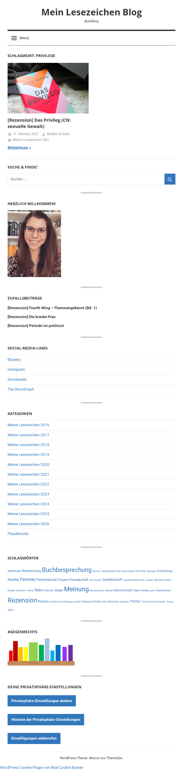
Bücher (96, 571)
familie (13, 579)
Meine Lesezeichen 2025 (28, 514)
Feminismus (46, 579)
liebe (39, 590)
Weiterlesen (18, 147)
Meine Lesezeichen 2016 (28, 425)
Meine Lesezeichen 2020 (28, 464)
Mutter (109, 590)
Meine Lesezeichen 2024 (28, 504)
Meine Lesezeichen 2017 (28, 435)
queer (152, 590)
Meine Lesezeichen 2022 (28, 484)
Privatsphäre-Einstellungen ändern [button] (41, 701)
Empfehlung (164, 571)
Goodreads (17, 379)
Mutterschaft (123, 590)
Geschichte (95, 580)
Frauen (63, 580)
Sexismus (113, 601)
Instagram (16, 369)
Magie (59, 590)
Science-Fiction (91, 601)
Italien (167, 580)
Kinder (11, 590)
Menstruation (97, 590)
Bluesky (14, 359)
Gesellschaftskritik (134, 580)
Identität (159, 580)
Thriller (135, 601)
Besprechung (31, 571)
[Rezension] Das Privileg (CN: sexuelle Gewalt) (39, 123)
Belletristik (14, 571)
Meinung (76, 589)
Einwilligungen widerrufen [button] (34, 738)
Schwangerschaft (71, 601)
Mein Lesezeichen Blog (91, 12)
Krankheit (21, 590)
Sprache (124, 601)
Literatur (49, 590)
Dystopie (151, 571)
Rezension (22, 600)
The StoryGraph (21, 389)
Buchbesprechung (67, 570)
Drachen (141, 571)
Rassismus (163, 590)
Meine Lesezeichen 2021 (31, 140)
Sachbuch (55, 601)
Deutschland (128, 571)
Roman (43, 601)
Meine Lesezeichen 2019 (28, 454)
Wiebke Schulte (58, 134)
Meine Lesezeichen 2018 (28, 444)
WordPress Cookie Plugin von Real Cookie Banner (41, 767)
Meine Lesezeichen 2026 (28, 524)
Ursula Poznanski (155, 601)
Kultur (30, 590)
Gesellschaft (112, 580)
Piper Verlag (140, 590)
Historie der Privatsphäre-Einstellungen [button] (45, 719)
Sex (104, 601)
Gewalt (149, 580)
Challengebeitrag (110, 571)
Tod (143, 601)
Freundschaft (78, 580)
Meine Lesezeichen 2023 (28, 494)
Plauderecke (18, 533)
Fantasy (27, 579)
